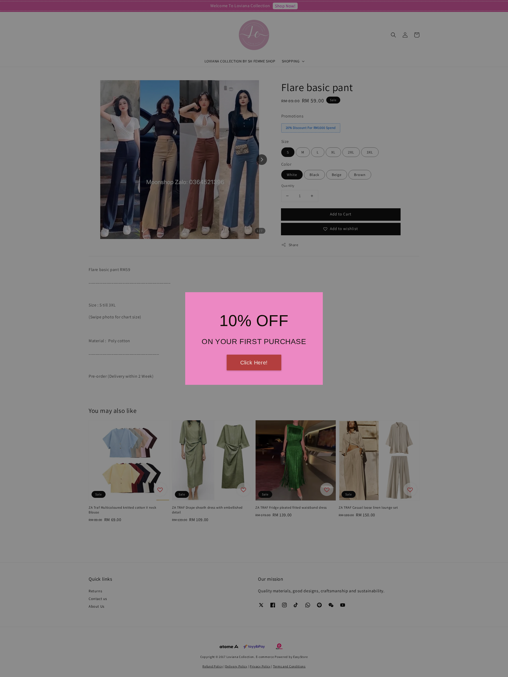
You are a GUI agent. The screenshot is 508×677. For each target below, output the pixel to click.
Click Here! (254, 362)
